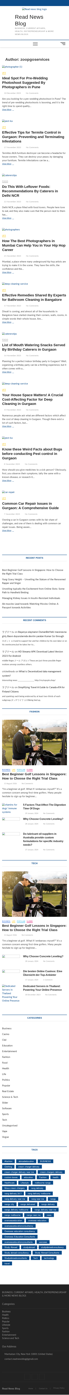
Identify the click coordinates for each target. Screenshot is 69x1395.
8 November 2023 (12, 464)
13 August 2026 (10, 783)
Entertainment (9, 1051)
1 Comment (47, 980)
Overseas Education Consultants (19, 1236)
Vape (4, 1131)
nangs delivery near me (45, 1209)
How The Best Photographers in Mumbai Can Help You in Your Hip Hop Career (33, 245)
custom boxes (11, 1177)
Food (5, 181)
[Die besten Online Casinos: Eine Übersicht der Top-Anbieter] (11, 976)
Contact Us (43, 1388)
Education (7, 1046)
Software (7, 1108)
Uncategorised (9, 1125)
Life (4, 73)
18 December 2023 (12, 93)
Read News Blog (29, 20)
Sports (5, 1114)
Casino (5, 1034)
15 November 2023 (12, 410)
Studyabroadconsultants (15, 1257)
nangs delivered (27, 1204)
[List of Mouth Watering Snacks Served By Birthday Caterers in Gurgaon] (34, 334)
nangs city (9, 1204)
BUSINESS (45, 1161)
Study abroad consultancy (16, 1252)
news (49, 1214)
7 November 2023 (12, 514)
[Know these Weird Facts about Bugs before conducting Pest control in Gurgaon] (34, 438)
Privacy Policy (59, 1388)
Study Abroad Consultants (47, 1252)
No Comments (31, 93)
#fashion (8, 1161)
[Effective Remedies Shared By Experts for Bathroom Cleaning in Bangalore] (34, 284)
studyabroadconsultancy (52, 1247)
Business (6, 770)
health (55, 1177)
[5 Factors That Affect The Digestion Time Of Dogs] (11, 808)
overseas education (37, 1220)
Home (30, 1388)
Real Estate (8, 1091)
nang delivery (37, 1188)
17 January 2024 (31, 980)
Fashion (6, 1057)
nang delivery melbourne (39, 1193)
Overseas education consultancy (19, 1231)
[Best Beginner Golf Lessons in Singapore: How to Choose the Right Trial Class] (34, 742)
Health (5, 1068)
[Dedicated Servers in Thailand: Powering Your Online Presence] (11, 994)
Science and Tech (10, 1338)
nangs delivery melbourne (16, 1209)
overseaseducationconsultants (18, 1241)
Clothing (8, 1166)
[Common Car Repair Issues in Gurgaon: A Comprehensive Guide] (34, 492)
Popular (21, 770)
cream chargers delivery (51, 1172)
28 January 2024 (31, 824)
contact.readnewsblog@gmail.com (21, 1359)
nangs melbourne (12, 1214)
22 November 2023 (12, 202)
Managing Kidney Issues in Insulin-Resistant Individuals (31, 598)
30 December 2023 (32, 995)
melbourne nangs (43, 1182)
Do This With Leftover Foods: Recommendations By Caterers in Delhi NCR (30, 191)
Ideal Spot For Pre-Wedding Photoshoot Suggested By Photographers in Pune (25, 82)
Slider (30, 770)
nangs (53, 1198)
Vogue (5, 1137)
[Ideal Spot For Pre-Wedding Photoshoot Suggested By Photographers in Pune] (34, 67)
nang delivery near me (14, 1198)
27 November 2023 (12, 147)
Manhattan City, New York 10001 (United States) (28, 1354)
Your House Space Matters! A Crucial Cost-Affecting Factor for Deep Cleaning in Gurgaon (32, 399)
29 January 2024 (31, 813)
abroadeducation (26, 1161)
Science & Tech (10, 1097)
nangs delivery (48, 1204)
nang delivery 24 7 (13, 1193)
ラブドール (8, 632)
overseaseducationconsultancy (18, 1225)
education (28, 1177)
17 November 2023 (12, 306)
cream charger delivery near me (19, 1172)
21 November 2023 (12, 256)
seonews (43, 1241)
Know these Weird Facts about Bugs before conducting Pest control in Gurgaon (32, 453)
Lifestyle (25, 1182)
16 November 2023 (12, 356)
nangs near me (33, 1214)
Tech (4, 1120)
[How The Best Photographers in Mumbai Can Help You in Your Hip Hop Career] (34, 230)
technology (49, 1257)
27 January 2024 (31, 850)
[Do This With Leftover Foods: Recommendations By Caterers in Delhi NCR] (34, 175)
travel (7, 1263)
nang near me (37, 1198)
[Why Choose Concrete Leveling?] (11, 823)
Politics (6, 1080)
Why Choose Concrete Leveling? (43, 819)
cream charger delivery (28, 1166)
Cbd (4, 1040)
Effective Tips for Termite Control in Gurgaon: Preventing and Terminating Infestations (33, 136)
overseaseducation (13, 1220)
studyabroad (29, 1247)
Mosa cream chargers (14, 1188)
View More (13, 110)
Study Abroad (10, 1247)
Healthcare (9, 1182)
